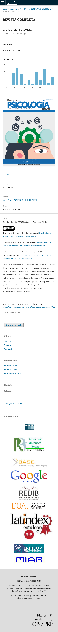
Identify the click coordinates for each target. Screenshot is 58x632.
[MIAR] (29, 563)
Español (7, 345)
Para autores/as (10, 369)
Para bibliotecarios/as (12, 373)
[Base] (29, 468)
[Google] (29, 485)
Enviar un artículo (14, 325)
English (7, 341)
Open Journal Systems (14, 403)
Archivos (13, 9)
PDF (8, 175)
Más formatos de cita (12, 312)
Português (8, 349)
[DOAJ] (29, 510)
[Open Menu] (2, 2)
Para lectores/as (10, 365)
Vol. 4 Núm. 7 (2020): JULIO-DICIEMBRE (35, 9)
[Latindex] (29, 541)
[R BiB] (29, 455)
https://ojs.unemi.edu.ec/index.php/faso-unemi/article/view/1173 (29, 307)
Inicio (5, 9)
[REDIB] (29, 499)
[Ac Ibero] (29, 431)
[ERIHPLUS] (29, 553)
